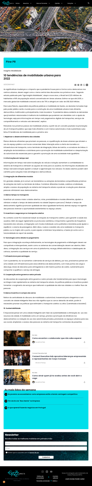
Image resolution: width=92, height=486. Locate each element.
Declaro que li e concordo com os (23, 453)
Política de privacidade (40, 477)
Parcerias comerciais (43, 481)
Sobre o (55, 481)
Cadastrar (46, 457)
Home (17, 3)
